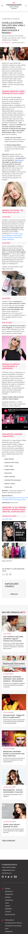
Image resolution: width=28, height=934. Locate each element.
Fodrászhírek (6, 19)
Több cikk (14, 594)
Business (8, 897)
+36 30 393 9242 (7, 519)
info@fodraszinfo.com (8, 870)
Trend (7, 903)
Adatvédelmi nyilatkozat (13, 926)
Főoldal (7, 888)
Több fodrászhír (8, 840)
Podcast (7, 906)
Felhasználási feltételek (13, 923)
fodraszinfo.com (6, 873)
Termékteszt (9, 894)
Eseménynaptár (10, 914)
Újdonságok (16, 19)
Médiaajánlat (9, 920)
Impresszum (8, 931)
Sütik (6, 928)
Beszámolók (9, 891)
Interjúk (8, 911)
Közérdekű (8, 909)
